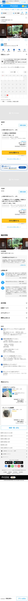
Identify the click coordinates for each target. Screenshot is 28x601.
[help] (17, 45)
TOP (2, 9)
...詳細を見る (23, 141)
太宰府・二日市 (20, 9)
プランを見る (22, 598)
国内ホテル (7, 9)
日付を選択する (14, 152)
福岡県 (13, 9)
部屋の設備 (23, 125)
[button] (25, 78)
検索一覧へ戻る (14, 428)
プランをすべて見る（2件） (13, 158)
